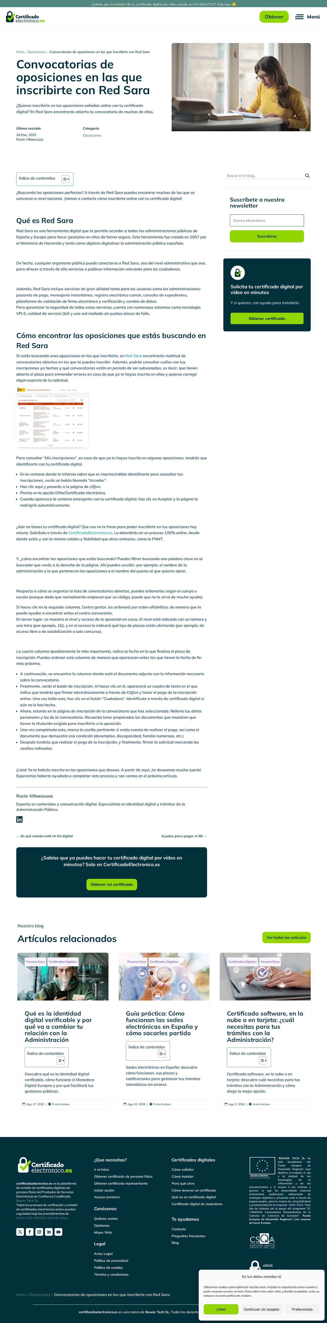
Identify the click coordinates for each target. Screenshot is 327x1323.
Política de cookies (108, 1267)
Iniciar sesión (104, 1190)
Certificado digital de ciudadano (197, 1204)
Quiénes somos (106, 1218)
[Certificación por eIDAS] (280, 1268)
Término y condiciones (111, 1274)
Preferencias (302, 1309)
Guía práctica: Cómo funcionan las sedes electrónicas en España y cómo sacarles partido (164, 1031)
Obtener (274, 17)
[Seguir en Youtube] (58, 1232)
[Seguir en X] (20, 1232)
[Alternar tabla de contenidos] (63, 179)
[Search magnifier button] (307, 175)
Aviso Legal (103, 1254)
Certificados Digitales (63, 961)
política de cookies (239, 1295)
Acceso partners (107, 1197)
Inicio (20, 52)
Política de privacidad (111, 1260)
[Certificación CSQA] (280, 1241)
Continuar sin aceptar (262, 1309)
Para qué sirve (183, 1183)
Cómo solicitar (183, 1169)
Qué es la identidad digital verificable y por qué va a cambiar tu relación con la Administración (62, 1031)
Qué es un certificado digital (194, 1197)
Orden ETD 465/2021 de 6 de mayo (41, 1218)
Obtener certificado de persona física (123, 1176)
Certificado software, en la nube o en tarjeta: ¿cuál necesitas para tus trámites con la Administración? (265, 1031)
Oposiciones (37, 52)
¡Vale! (221, 1309)
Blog (175, 1243)
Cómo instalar (182, 1176)
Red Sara (133, 355)
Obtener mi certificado (112, 884)
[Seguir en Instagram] (39, 1232)
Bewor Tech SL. (27, 1201)
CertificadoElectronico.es (90, 532)
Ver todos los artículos (286, 937)
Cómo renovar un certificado (194, 1190)
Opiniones (102, 1225)
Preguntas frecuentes (188, 1236)
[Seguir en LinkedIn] (49, 1232)
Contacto (179, 1229)
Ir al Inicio (101, 1169)
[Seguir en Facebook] (30, 1232)
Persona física (35, 961)
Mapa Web (103, 1232)
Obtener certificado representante (121, 1183)
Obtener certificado (267, 318)
